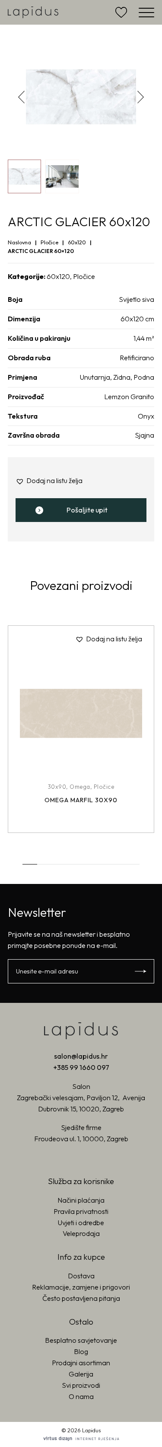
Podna (143, 377)
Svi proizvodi (81, 1385)
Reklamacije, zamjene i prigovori (81, 1287)
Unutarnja (95, 377)
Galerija (81, 1374)
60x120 (77, 242)
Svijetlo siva (136, 299)
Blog (81, 1351)
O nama (81, 1396)
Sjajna (144, 435)
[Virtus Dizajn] (81, 1438)
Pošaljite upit (87, 510)
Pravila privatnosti (81, 1211)
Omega (80, 787)
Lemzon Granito (129, 396)
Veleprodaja (81, 1233)
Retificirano (137, 357)
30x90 (57, 787)
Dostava (81, 1275)
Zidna (121, 377)
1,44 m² (143, 338)
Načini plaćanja (81, 1200)
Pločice (49, 242)
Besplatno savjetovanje (81, 1340)
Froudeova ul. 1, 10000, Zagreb (81, 1138)
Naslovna (19, 242)
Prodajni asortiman (81, 1362)
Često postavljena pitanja (81, 1298)
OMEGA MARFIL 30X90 (81, 800)
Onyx (146, 416)
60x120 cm (137, 318)
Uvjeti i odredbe (81, 1222)
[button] (140, 97)
